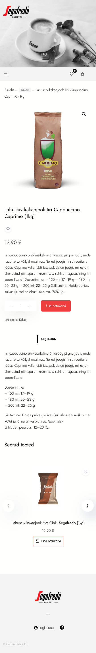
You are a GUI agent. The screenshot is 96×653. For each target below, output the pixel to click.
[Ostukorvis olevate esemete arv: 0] (82, 74)
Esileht (9, 89)
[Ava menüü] (5, 74)
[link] (48, 507)
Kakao (25, 90)
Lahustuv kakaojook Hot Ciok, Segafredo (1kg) (48, 522)
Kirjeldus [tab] (48, 339)
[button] (84, 114)
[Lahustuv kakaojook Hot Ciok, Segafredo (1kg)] (48, 469)
